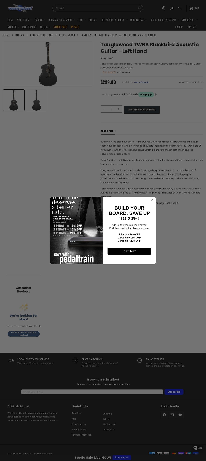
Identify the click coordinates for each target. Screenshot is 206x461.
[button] (152, 200)
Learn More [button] (129, 251)
